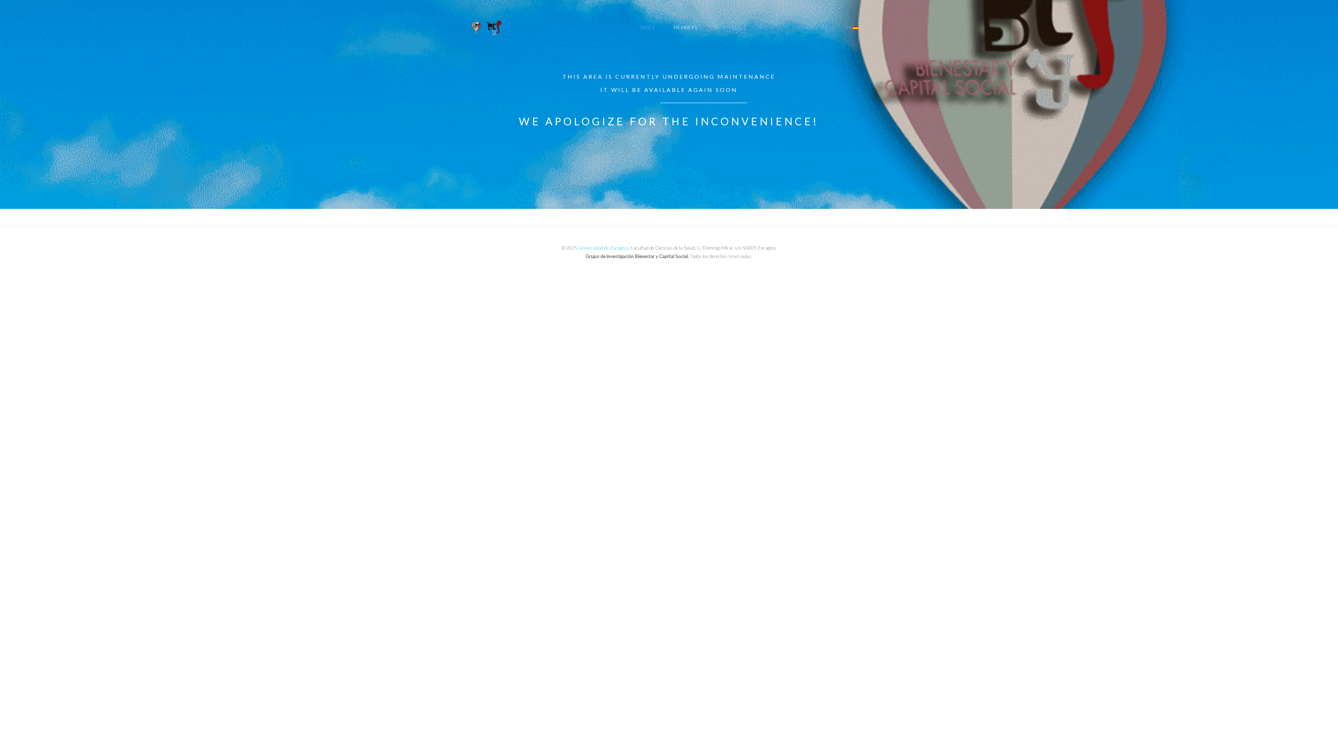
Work (767, 27)
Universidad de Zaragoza (603, 248)
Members (685, 27)
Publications (810, 27)
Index (647, 27)
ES (849, 27)
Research (728, 27)
